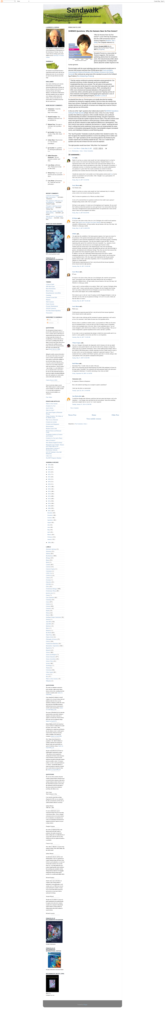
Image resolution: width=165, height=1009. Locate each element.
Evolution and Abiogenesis (52, 424)
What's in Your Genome (51, 403)
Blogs (47, 560)
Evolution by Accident (51, 422)
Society (48, 663)
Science (48, 652)
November (50, 515)
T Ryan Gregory (76, 342)
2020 (49, 479)
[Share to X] (98, 148)
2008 (49, 508)
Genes (81, 151)
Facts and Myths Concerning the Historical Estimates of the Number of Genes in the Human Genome (91, 72)
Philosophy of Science (51, 639)
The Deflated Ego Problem (85, 76)
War (47, 676)
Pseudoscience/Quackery (52, 643)
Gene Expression (50, 597)
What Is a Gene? (50, 410)
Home (94, 415)
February (49, 537)
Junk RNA (48, 623)
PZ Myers (75, 218)
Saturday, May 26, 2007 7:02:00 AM (81, 301)
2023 (49, 472)
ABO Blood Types (50, 286)
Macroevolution (50, 426)
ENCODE (48, 584)
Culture (48, 577)
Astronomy (48, 551)
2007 (49, 510)
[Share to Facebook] (100, 148)
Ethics (47, 586)
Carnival (48, 566)
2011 (49, 501)
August (49, 522)
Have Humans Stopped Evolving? (54, 442)
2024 (49, 469)
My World (48, 632)
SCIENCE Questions (51, 308)
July (48, 525)
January (49, 539)
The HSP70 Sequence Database (53, 458)
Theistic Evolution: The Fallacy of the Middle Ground (54, 416)
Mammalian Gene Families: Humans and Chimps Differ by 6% (55, 445)
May (48, 529)
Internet (48, 619)
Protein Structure (50, 304)
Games (48, 595)
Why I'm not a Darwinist (52, 419)
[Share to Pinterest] (102, 148)
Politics (48, 641)
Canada (48, 564)
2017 (49, 486)
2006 (49, 542)
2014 (49, 493)
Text (100, 49)
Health (48, 610)
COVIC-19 (49, 573)
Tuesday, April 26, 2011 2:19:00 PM (81, 390)
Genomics (48, 608)
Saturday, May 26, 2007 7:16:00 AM (81, 337)
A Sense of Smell (50, 284)
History (48, 613)
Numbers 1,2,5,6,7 (100, 95)
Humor (48, 615)
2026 (49, 464)
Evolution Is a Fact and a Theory (54, 438)
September (50, 520)
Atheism (48, 553)
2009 (49, 506)
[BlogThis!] (96, 148)
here (111, 174)
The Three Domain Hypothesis (53, 310)
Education (48, 582)
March (49, 534)
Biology (48, 558)
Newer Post (72, 415)
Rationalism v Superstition (52, 645)
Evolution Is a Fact (50, 406)
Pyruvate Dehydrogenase (52, 306)
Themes (48, 667)
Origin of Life (49, 637)
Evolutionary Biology (51, 588)
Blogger (85, 1004)
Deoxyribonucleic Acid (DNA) (53, 293)
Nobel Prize (49, 635)
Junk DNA (48, 621)
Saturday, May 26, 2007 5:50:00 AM (81, 266)
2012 (49, 498)
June (48, 527)
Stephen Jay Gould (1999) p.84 (54, 769)
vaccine (48, 674)
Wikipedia (48, 681)
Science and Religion (51, 654)
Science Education (50, 656)
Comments (50, 322)
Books (47, 562)
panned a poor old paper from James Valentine (89, 222)
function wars (49, 593)
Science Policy (49, 661)
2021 (49, 476)
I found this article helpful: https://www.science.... (52, 196)
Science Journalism (88, 151)
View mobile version (93, 419)
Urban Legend (49, 672)
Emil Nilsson (75, 363)
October (49, 517)
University (48, 670)
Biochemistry (75, 151)
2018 (49, 484)
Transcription (49, 313)
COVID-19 (49, 575)
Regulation (49, 648)
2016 (49, 489)
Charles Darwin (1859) (51, 380)
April (48, 532)
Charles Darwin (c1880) (54, 349)
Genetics (48, 604)
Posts (49, 319)
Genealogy (48, 295)
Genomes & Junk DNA (51, 297)
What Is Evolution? (50, 440)
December (50, 513)
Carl (73, 157)
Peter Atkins (49, 397)
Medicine (48, 626)
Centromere (49, 571)
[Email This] (94, 148)
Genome (48, 606)
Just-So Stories (49, 408)
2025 (49, 467)
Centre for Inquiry (50, 569)
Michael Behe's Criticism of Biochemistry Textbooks (52, 449)
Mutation (48, 299)
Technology (49, 665)
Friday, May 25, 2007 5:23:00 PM (80, 180)
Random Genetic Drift (51, 428)
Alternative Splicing (51, 549)
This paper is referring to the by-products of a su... (54, 206)
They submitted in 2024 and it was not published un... (54, 201)
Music (47, 628)
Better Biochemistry (51, 288)
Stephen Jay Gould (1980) (56, 736)
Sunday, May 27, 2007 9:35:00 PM (80, 358)
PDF (103, 49)
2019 (49, 481)
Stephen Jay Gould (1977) (51, 721)
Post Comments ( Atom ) (81, 424)
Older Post (115, 415)
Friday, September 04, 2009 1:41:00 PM (82, 373)
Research (48, 650)
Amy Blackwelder (77, 396)
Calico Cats (49, 456)
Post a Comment (75, 408)
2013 (49, 496)
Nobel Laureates (50, 302)
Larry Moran (76, 148)
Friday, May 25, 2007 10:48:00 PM (81, 228)
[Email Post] (106, 148)
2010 (49, 503)
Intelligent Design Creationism (53, 617)
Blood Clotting (49, 291)
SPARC (74, 233)
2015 (49, 491)
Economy (48, 580)
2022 (49, 474)
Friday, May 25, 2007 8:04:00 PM (80, 212)
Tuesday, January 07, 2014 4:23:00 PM (81, 404)
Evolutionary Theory (51, 591)
